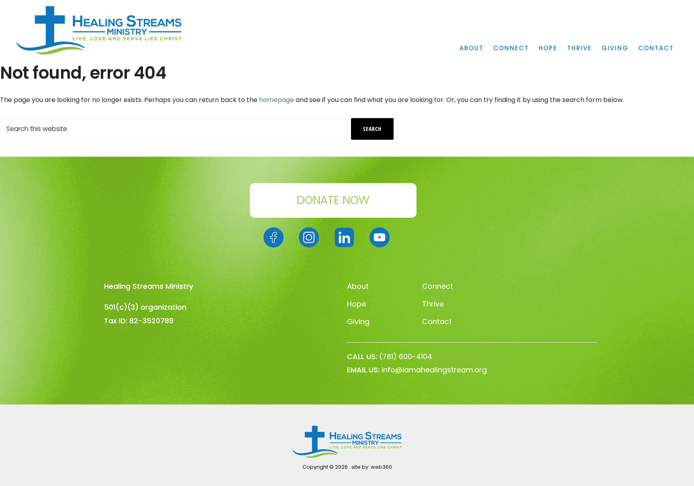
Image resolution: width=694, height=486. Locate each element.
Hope (356, 304)
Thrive (433, 304)
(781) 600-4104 (405, 356)
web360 (381, 467)
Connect (437, 286)
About (358, 286)
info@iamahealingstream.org (434, 370)
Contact (437, 322)
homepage (276, 99)
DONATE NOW (333, 200)
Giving (358, 322)
